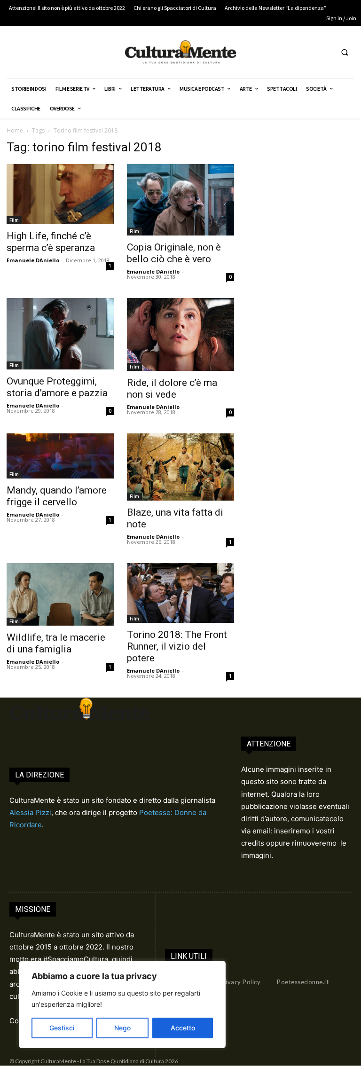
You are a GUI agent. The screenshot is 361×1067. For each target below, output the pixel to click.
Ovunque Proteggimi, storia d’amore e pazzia (57, 387)
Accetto (183, 1028)
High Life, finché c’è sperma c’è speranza (51, 241)
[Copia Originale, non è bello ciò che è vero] (180, 199)
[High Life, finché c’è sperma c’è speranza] (60, 194)
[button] (344, 52)
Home (15, 130)
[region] (122, 1004)
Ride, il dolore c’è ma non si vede (172, 388)
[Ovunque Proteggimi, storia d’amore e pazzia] (60, 333)
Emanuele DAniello (33, 260)
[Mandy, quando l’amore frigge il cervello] (60, 455)
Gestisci (61, 1028)
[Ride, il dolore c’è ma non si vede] (180, 334)
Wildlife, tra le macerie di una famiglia (56, 643)
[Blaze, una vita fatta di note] (180, 467)
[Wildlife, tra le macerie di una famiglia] (60, 594)
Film (14, 220)
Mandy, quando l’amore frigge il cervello (57, 496)
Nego (122, 1028)
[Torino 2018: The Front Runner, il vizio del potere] (180, 593)
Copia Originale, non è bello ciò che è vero (174, 253)
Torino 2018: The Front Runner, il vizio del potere (177, 646)
